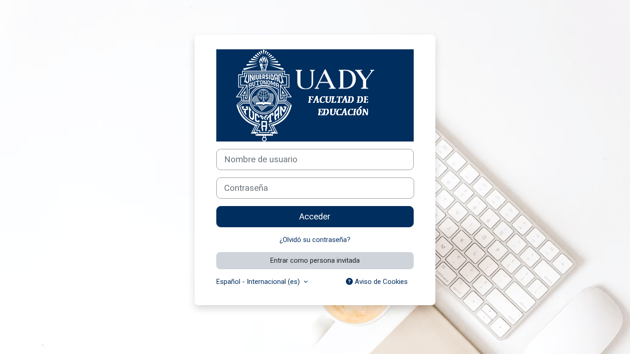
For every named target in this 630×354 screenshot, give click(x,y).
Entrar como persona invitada (315, 260)
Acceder (314, 217)
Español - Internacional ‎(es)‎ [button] (259, 281)
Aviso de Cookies (380, 281)
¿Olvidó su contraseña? (315, 240)
